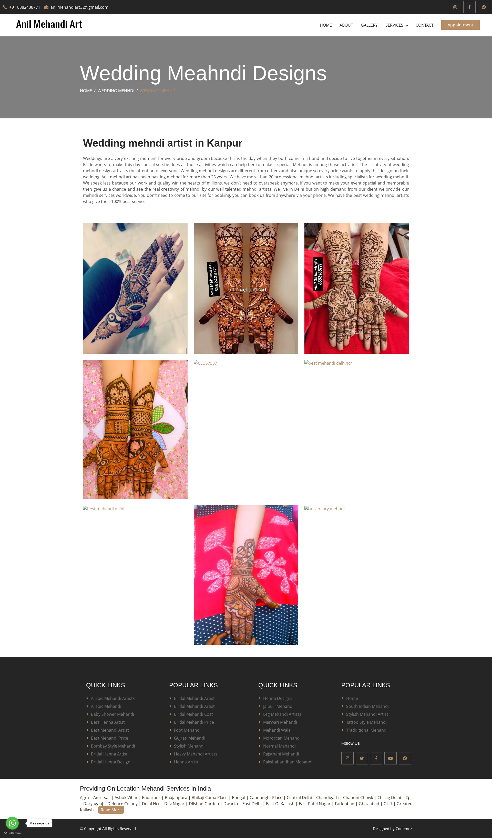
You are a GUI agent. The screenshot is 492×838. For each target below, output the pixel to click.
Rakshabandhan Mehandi (287, 762)
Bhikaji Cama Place (210, 797)
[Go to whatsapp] (12, 823)
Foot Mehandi (187, 730)
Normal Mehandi (279, 746)
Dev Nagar (175, 803)
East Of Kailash (280, 803)
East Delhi (252, 803)
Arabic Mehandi (106, 706)
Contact (425, 25)
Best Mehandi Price (109, 738)
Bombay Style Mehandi (113, 746)
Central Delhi (300, 797)
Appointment (460, 25)
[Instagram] (455, 7)
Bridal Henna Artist (109, 754)
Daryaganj (93, 803)
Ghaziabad (369, 803)
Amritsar (102, 797)
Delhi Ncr (151, 803)
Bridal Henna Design (110, 762)
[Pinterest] (484, 7)
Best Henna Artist (108, 722)
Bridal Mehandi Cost (193, 714)
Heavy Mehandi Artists (195, 754)
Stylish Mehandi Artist (367, 714)
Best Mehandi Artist (110, 730)
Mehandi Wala (277, 730)
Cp (408, 797)
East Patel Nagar (315, 803)
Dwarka (231, 803)
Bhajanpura (176, 797)
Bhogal (239, 797)
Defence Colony (123, 803)
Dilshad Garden (204, 803)
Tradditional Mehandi (366, 730)
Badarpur (151, 797)
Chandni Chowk (358, 797)
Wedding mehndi (116, 91)
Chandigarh (328, 797)
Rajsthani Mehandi (281, 754)
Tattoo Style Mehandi (366, 722)
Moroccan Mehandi (282, 738)
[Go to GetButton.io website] (12, 832)
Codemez (404, 828)
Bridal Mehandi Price (194, 722)
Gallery (369, 25)
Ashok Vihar (127, 797)
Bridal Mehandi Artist (194, 698)
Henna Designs (277, 698)
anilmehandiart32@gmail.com (79, 7)
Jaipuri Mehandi (278, 706)
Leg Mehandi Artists (282, 714)
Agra (85, 797)
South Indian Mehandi (367, 706)
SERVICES (394, 25)
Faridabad (345, 803)
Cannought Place (266, 797)
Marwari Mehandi (280, 722)
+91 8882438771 (24, 7)
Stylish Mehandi (189, 746)
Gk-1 (388, 803)
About (346, 25)
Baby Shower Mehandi (112, 714)
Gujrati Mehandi (189, 738)
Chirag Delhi (389, 797)
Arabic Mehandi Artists (113, 698)
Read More (111, 810)
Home (326, 25)
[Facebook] (469, 7)
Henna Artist (186, 762)
